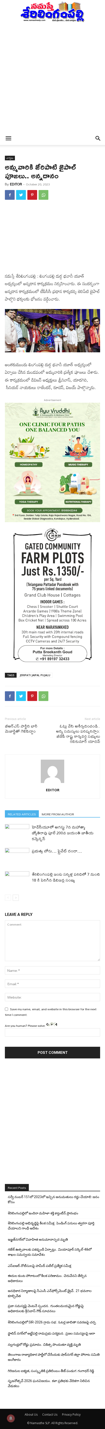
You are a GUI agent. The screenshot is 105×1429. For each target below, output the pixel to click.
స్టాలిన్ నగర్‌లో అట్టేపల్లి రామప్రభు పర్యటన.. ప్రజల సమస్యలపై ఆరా (51, 1333)
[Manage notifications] (11, 1418)
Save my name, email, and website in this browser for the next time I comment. (50, 1012)
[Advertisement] (52, 77)
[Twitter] (21, 195)
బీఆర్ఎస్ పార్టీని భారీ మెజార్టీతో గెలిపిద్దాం (21, 728)
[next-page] (16, 898)
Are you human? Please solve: (25, 1025)
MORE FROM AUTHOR (58, 814)
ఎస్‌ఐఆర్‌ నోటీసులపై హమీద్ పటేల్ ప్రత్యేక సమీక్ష (39, 1266)
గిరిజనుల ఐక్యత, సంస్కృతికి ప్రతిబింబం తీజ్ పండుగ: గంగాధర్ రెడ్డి (51, 1371)
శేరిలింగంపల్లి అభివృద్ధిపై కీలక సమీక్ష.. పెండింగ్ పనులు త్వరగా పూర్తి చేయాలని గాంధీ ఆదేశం (51, 1225)
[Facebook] (10, 195)
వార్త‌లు (9, 158)
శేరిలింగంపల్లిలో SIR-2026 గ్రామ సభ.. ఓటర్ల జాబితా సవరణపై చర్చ (52, 1322)
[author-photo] (52, 783)
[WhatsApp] (43, 195)
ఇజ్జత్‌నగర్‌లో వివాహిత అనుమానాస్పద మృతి (38, 1239)
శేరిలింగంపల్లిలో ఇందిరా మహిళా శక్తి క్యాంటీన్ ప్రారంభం (43, 1213)
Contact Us (49, 1414)
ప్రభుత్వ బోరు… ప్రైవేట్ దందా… (57, 851)
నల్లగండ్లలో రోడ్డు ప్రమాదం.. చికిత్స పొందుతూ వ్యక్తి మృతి (44, 1345)
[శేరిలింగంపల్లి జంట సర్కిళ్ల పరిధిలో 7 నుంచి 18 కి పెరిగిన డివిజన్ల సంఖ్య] (17, 879)
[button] (8, 138)
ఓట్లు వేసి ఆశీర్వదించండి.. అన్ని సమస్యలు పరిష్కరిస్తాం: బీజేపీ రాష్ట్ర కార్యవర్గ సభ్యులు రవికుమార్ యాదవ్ (78, 733)
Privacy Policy (71, 1414)
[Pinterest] (32, 195)
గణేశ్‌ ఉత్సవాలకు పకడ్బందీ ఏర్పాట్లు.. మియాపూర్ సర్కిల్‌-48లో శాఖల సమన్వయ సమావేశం (50, 1251)
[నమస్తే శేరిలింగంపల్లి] (52, 11)
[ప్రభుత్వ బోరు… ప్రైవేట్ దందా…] (17, 856)
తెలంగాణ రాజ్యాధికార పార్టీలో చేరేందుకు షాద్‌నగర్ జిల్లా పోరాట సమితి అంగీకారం (54, 1357)
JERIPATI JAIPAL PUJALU (35, 675)
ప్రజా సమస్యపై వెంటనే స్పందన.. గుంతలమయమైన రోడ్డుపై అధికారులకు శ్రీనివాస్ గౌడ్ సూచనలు (46, 1308)
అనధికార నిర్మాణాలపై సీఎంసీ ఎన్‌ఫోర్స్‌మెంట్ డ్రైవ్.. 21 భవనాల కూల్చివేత (50, 1293)
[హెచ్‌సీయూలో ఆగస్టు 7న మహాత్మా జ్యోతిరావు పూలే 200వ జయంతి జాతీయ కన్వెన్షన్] (17, 832)
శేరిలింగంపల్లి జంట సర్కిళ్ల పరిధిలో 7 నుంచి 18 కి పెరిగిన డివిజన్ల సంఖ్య (66, 877)
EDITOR (16, 184)
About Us (31, 1414)
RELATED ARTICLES (22, 814)
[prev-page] (8, 898)
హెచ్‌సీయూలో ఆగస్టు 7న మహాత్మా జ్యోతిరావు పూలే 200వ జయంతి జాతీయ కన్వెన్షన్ (63, 833)
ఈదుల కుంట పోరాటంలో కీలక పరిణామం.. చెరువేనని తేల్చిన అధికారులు (47, 1278)
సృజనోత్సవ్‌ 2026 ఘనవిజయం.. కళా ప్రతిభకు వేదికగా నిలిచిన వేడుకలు (49, 1383)
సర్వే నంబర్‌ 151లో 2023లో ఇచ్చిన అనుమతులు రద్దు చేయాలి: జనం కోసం (53, 1199)
